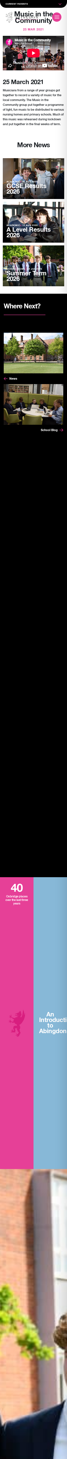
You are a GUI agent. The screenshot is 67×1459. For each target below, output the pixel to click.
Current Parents (17, 4)
